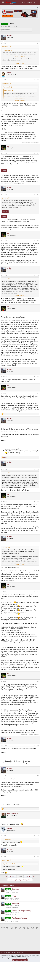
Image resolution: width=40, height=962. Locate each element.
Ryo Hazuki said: (7, 839)
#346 (38, 275)
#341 (38, 43)
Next (27, 876)
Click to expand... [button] (20, 56)
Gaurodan (15, 889)
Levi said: (5, 198)
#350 (38, 426)
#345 (38, 240)
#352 (38, 501)
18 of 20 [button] (20, 876)
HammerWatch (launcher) (21, 911)
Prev (12, 876)
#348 (38, 376)
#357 (38, 776)
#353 (38, 544)
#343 (38, 153)
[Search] (38, 2)
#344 (38, 194)
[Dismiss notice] (37, 8)
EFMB (14, 896)
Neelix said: (5, 46)
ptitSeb (5, 26)
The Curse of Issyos (19, 918)
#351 (38, 469)
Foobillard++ (16, 903)
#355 (38, 681)
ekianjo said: (5, 860)
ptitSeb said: (5, 83)
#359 (38, 835)
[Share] (34, 43)
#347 (38, 314)
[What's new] (34, 2)
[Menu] (2, 2)
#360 (38, 856)
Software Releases (14, 891)
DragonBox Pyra (8, 952)
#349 (38, 393)
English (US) (19, 952)
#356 (38, 745)
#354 (38, 592)
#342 (38, 80)
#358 (38, 821)
